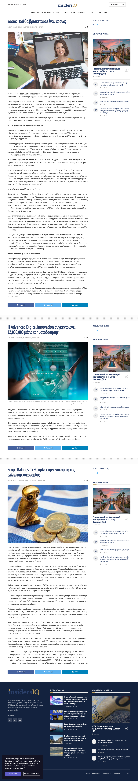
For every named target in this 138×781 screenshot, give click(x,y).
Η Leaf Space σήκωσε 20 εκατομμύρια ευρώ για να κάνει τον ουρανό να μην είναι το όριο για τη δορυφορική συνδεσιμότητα (114, 111)
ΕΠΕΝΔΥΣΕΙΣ (57, 12)
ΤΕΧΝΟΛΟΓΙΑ (39, 27)
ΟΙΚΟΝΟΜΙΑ (35, 12)
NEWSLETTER (118, 4)
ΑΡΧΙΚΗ (87, 774)
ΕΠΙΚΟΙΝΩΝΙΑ (96, 774)
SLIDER (11, 338)
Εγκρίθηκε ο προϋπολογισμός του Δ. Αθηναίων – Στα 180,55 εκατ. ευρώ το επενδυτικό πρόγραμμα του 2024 (75, 738)
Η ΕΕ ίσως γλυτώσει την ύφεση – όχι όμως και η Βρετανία (113, 749)
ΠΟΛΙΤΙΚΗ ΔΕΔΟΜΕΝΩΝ (32, 774)
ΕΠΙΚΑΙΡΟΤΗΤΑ (102, 12)
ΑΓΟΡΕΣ (66, 12)
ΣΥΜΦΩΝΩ (13, 774)
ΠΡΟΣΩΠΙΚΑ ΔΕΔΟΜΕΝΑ (122, 774)
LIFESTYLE (90, 12)
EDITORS (12, 27)
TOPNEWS (21, 480)
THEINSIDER (20, 27)
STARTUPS (18, 338)
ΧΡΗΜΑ (73, 12)
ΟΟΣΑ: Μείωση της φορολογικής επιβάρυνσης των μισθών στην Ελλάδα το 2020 (106, 728)
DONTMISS (13, 480)
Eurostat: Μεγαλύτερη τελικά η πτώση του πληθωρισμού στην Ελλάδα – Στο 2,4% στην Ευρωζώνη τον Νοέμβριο (75, 714)
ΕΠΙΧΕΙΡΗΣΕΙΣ (46, 12)
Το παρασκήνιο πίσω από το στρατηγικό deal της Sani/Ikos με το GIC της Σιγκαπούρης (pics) (106, 71)
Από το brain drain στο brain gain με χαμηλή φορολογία (114, 101)
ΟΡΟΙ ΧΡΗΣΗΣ (107, 774)
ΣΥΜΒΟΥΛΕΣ (81, 12)
